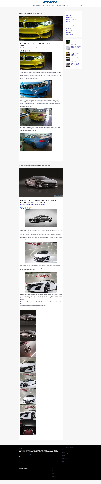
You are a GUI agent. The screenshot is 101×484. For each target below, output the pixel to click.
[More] (30, 51)
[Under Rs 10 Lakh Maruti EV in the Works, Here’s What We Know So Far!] (68, 48)
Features (68, 17)
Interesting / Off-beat (70, 19)
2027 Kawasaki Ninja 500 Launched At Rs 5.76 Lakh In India (75, 42)
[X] (23, 51)
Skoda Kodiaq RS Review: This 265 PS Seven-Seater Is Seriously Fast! (76, 53)
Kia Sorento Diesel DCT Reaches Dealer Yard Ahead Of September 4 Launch (75, 58)
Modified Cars (69, 25)
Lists (67, 21)
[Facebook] (21, 51)
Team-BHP (25, 152)
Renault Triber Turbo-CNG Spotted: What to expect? (75, 64)
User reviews (68, 34)
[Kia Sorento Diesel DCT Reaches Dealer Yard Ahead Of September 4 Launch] (68, 59)
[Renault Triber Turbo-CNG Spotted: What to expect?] (68, 65)
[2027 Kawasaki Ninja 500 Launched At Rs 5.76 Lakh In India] (68, 42)
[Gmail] (27, 51)
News (21, 47)
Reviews (68, 32)
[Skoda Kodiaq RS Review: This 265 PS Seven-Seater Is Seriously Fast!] (68, 54)
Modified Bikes (69, 23)
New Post (68, 28)
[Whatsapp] (25, 51)
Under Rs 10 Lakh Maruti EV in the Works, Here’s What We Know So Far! (76, 47)
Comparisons (68, 15)
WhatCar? (25, 308)
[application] (54, 5)
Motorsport (68, 26)
